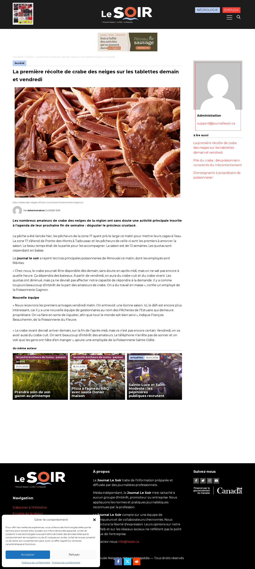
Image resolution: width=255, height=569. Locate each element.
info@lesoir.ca (128, 541)
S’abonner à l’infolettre (30, 507)
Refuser (74, 554)
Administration (36, 210)
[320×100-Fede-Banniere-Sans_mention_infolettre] (127, 42)
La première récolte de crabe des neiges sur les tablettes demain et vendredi (215, 147)
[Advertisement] (97, 428)
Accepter (28, 554)
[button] (94, 520)
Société (29, 56)
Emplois (231, 10)
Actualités (18, 56)
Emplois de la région (28, 513)
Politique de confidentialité (36, 562)
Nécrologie (207, 10)
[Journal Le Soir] (127, 14)
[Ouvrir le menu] (229, 17)
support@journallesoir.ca (216, 123)
